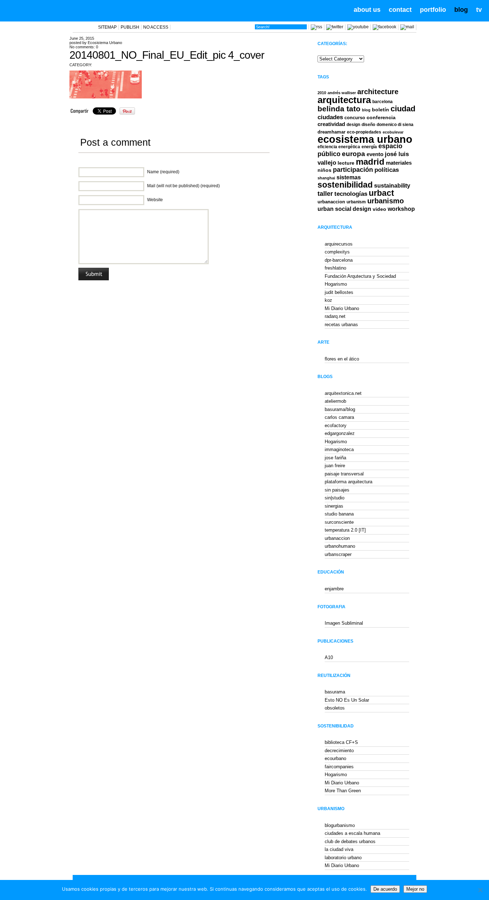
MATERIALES (399, 163)
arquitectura (344, 100)
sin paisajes (337, 490)
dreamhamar (331, 132)
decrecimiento (339, 750)
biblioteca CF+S (341, 742)
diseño (368, 124)
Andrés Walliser (342, 93)
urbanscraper (338, 554)
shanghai (326, 178)
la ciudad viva (339, 849)
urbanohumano (340, 546)
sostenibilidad (345, 184)
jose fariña (335, 457)
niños (324, 170)
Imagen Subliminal (344, 623)
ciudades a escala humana (352, 833)
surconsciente (339, 522)
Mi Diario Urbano (342, 308)
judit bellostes (339, 292)
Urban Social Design (344, 209)
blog (461, 9)
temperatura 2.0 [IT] (345, 530)
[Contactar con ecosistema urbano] (407, 26)
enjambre (334, 588)
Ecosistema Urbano (105, 42)
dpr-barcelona (339, 260)
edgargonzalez (340, 433)
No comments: (83, 47)
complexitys (337, 252)
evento (375, 154)
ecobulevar (393, 132)
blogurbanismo (340, 825)
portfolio (433, 9)
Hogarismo (336, 284)
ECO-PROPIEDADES (364, 132)
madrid (370, 161)
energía (369, 146)
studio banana (339, 514)
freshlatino (335, 268)
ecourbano (335, 758)
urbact (381, 193)
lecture (346, 163)
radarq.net (335, 316)
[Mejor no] (480, 890)
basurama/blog (340, 409)
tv (479, 9)
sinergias (334, 506)
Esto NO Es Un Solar (347, 700)
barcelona (382, 101)
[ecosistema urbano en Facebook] (384, 26)
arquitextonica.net (343, 393)
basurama (335, 692)
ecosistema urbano (365, 139)
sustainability (392, 186)
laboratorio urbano (343, 857)
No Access (155, 27)
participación (353, 169)
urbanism (356, 201)
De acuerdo (385, 889)
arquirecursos (339, 244)
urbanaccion (331, 201)
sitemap (107, 27)
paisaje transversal (344, 473)
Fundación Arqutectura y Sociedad (360, 276)
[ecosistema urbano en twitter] (334, 26)
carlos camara (339, 417)
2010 (322, 93)
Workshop (401, 208)
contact (400, 9)
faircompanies (339, 766)
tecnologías (350, 193)
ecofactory (336, 425)
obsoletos (335, 708)
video (379, 209)
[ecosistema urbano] (47, 10)
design (353, 124)
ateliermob (335, 401)
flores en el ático (342, 359)
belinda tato (339, 109)
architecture (377, 92)
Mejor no (415, 889)
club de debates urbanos (350, 841)
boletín (380, 109)
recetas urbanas (341, 324)
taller (325, 193)
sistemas (349, 177)
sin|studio (334, 497)
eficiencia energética (339, 146)
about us (367, 9)
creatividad (331, 124)
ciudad (403, 108)
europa (353, 154)
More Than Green (343, 790)
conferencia (381, 117)
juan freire (335, 465)
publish (130, 27)
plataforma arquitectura (348, 481)
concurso (354, 117)
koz (328, 300)
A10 (329, 657)
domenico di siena (395, 124)
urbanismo (385, 201)
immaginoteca (339, 449)
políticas (386, 169)
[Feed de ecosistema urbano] (316, 26)
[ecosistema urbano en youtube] (358, 26)
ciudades (330, 117)
